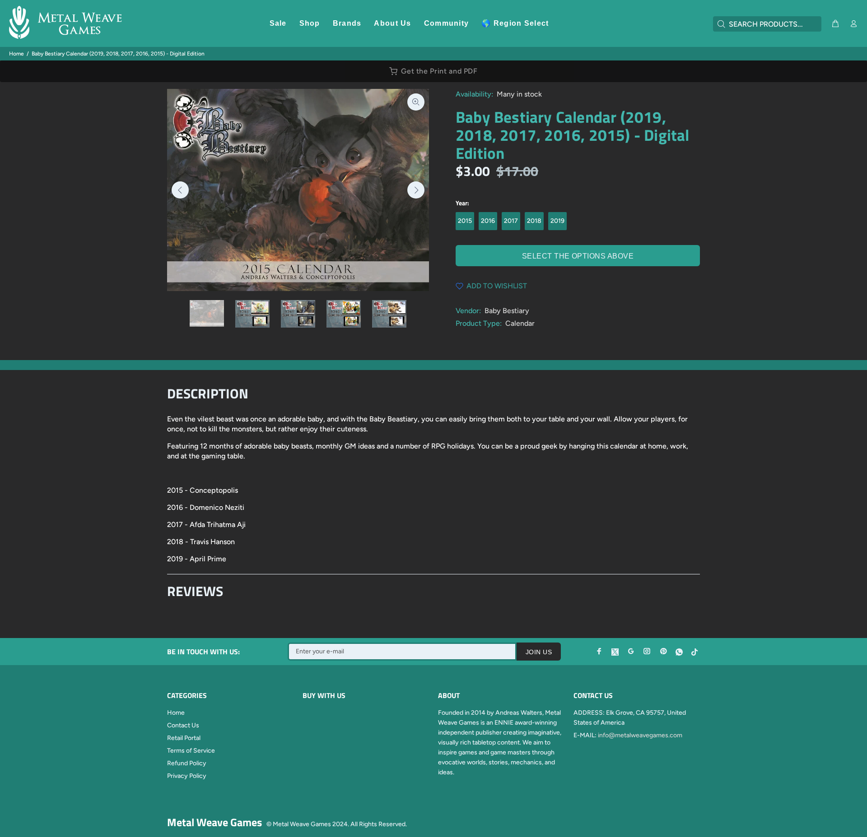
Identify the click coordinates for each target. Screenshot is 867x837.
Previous (180, 190)
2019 (557, 221)
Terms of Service (191, 750)
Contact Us (183, 725)
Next (415, 190)
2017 (511, 221)
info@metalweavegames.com (640, 735)
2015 (465, 221)
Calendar (520, 323)
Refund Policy (186, 763)
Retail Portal (183, 738)
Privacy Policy (186, 776)
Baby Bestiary (507, 310)
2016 (488, 221)
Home (16, 54)
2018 (534, 221)
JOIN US (539, 652)
